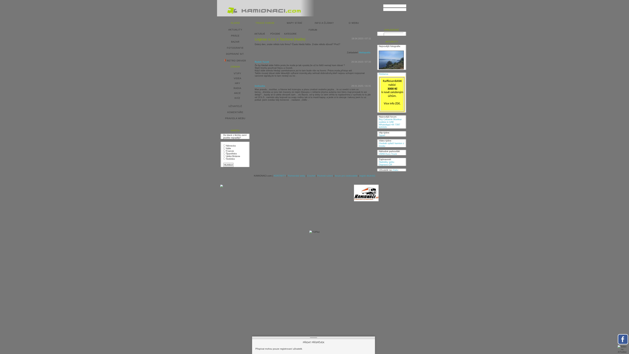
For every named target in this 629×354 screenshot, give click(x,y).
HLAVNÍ (235, 23)
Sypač (382, 135)
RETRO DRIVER (236, 60)
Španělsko (231, 153)
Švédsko (230, 158)
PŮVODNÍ (275, 34)
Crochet (311, 175)
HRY (237, 83)
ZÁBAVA (235, 66)
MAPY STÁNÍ (294, 23)
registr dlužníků (367, 175)
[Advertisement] (289, 208)
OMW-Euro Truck (388, 154)
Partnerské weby (296, 175)
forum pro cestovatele (346, 175)
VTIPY (237, 73)
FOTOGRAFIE (235, 48)
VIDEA (237, 78)
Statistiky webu (386, 162)
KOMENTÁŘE (235, 112)
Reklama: (384, 74)
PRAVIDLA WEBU (235, 118)
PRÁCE (235, 35)
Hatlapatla (364, 52)
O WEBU (354, 23)
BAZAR (235, 41)
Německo (230, 145)
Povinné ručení (325, 175)
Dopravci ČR (385, 164)
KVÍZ (237, 98)
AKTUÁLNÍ (259, 34)
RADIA (237, 88)
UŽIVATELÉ (235, 106)
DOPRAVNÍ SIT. (235, 54)
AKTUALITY (235, 29)
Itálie (228, 148)
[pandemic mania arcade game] (221, 186)
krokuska (260, 86)
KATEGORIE (290, 34)
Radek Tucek (262, 61)
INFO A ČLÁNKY (324, 23)
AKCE (237, 93)
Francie (229, 151)
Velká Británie (232, 156)
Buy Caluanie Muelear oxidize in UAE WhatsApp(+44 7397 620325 (390, 123)
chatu (395, 170)
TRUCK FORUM (265, 23)
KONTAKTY (280, 175)
